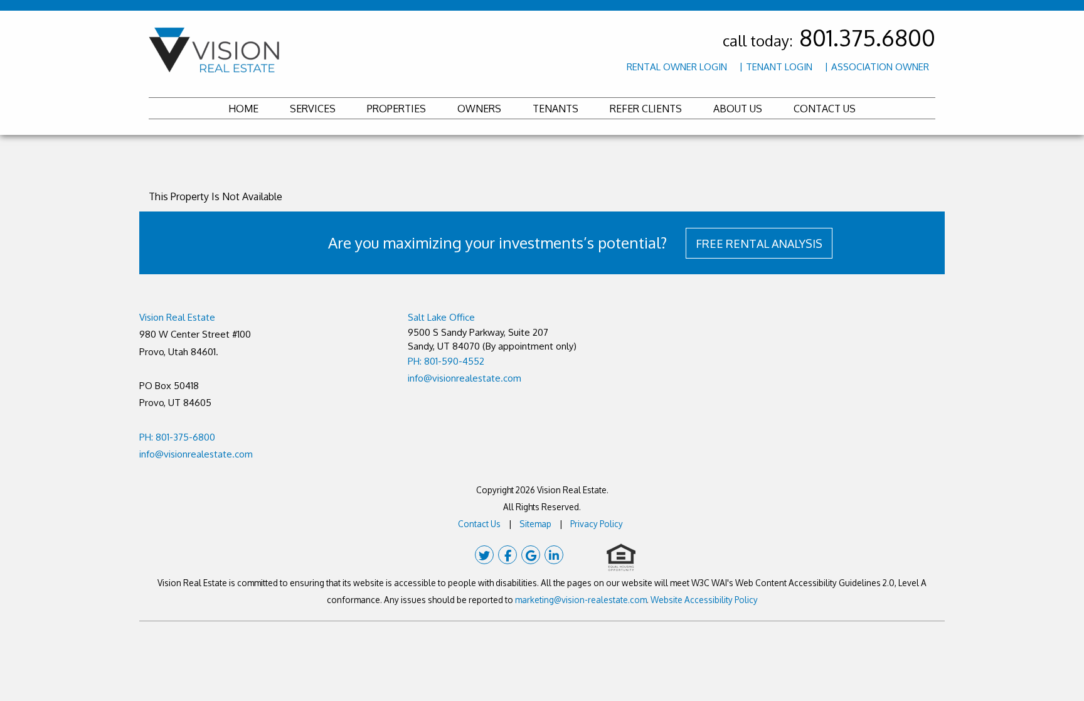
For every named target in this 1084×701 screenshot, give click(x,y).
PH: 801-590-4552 (446, 361)
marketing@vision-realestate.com (581, 599)
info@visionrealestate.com (196, 454)
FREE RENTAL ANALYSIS (759, 243)
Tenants (555, 108)
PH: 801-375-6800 (177, 437)
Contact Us (825, 108)
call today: (829, 40)
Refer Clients (646, 108)
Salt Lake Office (441, 317)
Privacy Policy (596, 523)
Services (313, 108)
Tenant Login (779, 67)
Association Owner (880, 67)
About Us (737, 108)
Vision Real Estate (177, 317)
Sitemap (535, 523)
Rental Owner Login (677, 67)
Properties (396, 108)
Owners (479, 108)
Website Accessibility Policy (704, 599)
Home (243, 108)
